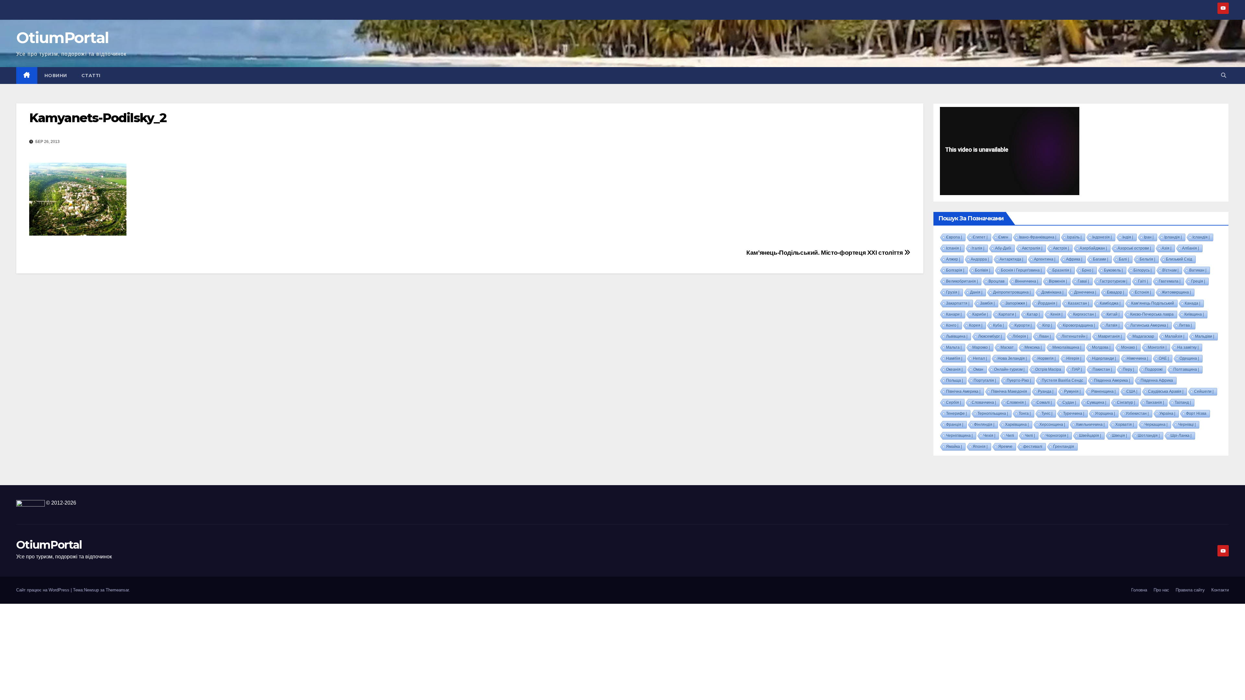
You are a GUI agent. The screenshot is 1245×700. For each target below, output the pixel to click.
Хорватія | (1124, 424)
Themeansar (117, 590)
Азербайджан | (1093, 248)
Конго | (952, 325)
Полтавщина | (1186, 369)
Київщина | (1194, 314)
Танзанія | (1155, 402)
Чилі (1010, 435)
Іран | (1149, 237)
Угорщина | (1105, 413)
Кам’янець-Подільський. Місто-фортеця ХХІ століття (825, 252)
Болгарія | (955, 270)
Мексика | (1033, 347)
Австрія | (1061, 248)
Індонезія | (1102, 237)
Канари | (954, 314)
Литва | (1185, 325)
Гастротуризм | (1113, 281)
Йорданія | (1047, 303)
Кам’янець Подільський (1152, 303)
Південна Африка (1157, 380)
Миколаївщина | (1066, 347)
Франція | (954, 424)
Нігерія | (1073, 358)
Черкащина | (1156, 424)
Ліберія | (1020, 336)
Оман (978, 369)
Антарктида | (1011, 259)
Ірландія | (1173, 237)
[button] (1223, 75)
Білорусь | (1142, 270)
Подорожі (1154, 369)
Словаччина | (984, 402)
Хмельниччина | (1090, 424)
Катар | (1033, 314)
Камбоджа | (1110, 303)
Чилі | (1030, 435)
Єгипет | (980, 237)
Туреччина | (1073, 413)
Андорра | (980, 259)
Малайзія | (1174, 336)
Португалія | (985, 380)
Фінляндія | (984, 424)
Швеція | (1119, 435)
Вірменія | (1058, 281)
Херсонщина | (1052, 424)
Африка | (1074, 259)
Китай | (1113, 314)
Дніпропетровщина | (1012, 292)
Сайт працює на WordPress (43, 590)
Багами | (1100, 259)
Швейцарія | (1090, 435)
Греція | (1198, 281)
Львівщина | (956, 336)
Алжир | (953, 259)
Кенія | (1056, 314)
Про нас (1161, 590)
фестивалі (1032, 446)
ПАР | (1077, 369)
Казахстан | (1078, 303)
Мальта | (954, 347)
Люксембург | (990, 336)
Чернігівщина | (959, 435)
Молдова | (1101, 347)
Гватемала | (1169, 281)
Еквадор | (1115, 292)
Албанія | (1190, 248)
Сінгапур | (1126, 402)
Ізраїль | (1074, 237)
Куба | (998, 325)
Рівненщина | (1103, 391)
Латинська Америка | (1149, 325)
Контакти (1220, 590)
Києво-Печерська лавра (1152, 314)
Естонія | (1143, 292)
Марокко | (981, 347)
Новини (55, 75)
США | (1131, 391)
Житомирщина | (1176, 292)
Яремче (1005, 446)
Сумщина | (1096, 402)
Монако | (1129, 347)
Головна (1139, 590)
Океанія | (954, 369)
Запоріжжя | (1016, 303)
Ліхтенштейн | (1074, 336)
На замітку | (1188, 347)
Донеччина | (1085, 292)
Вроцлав (996, 281)
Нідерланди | (1104, 358)
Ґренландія (1063, 446)
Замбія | (987, 303)
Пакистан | (1102, 369)
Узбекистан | (1137, 413)
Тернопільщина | (993, 413)
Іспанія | (953, 248)
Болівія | (982, 270)
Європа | (954, 237)
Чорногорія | (1057, 435)
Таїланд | (1183, 402)
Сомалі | (1044, 402)
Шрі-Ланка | (1181, 435)
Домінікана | (1052, 292)
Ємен (1003, 237)
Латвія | (1113, 325)
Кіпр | (1047, 325)
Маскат (1007, 347)
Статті (91, 75)
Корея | (975, 325)
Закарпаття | (957, 303)
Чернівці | (1187, 424)
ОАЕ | (1164, 358)
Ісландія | (1201, 237)
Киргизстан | (1084, 314)
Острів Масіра (1048, 369)
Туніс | (1046, 413)
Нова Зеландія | (1012, 358)
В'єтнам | (1170, 270)
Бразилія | (1061, 270)
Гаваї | (1083, 281)
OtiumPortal (62, 38)
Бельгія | (1147, 259)
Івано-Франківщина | (1037, 237)
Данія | (976, 292)
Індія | (1127, 237)
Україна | (1167, 413)
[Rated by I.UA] (30, 503)
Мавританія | (1110, 336)
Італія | (978, 248)
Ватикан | (1197, 270)
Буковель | (1113, 270)
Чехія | (989, 435)
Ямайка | (954, 446)
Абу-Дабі (1003, 248)
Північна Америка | (963, 391)
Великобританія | (962, 281)
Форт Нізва (1196, 413)
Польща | (954, 380)
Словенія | (1016, 402)
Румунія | (1072, 391)
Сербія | (953, 402)
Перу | (1128, 369)
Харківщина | (1017, 424)
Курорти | (1023, 325)
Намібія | (954, 358)
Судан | (1069, 402)
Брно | (1087, 270)
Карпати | (1007, 314)
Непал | (980, 358)
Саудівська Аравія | (1165, 391)
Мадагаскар (1143, 336)
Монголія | (1157, 347)
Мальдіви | (1204, 336)
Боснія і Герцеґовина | (1021, 270)
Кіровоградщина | (1079, 325)
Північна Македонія (1009, 391)
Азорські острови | (1134, 248)
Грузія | (952, 292)
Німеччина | (1137, 358)
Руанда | (1045, 391)
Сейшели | (1204, 391)
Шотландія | (1149, 435)
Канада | (1192, 303)
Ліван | (1045, 336)
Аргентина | (1044, 259)
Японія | (980, 446)
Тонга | (1025, 413)
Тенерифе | (956, 413)
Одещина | (1189, 358)
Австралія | (1032, 248)
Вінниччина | (1026, 281)
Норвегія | (1047, 358)
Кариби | (980, 314)
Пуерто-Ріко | (1019, 380)
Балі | (1124, 259)
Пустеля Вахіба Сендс (1062, 380)
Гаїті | (1143, 281)
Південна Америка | (1112, 380)
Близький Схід (1179, 259)
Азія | (1166, 248)
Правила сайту (1190, 590)
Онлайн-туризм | (1009, 369)
